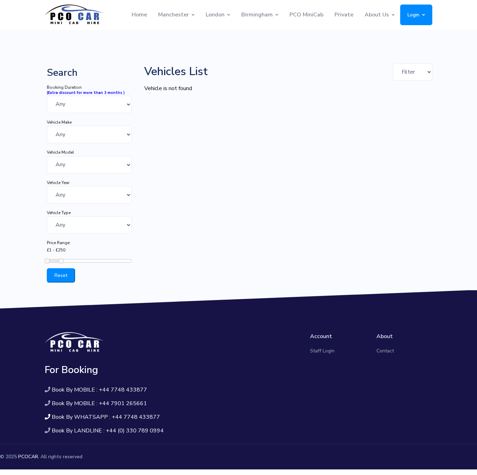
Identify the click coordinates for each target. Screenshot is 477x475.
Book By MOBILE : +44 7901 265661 (99, 403)
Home (139, 15)
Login (413, 15)
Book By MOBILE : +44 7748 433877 (99, 390)
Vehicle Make (59, 122)
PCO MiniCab (306, 15)
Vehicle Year (58, 182)
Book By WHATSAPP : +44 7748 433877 (106, 417)
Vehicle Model (60, 152)
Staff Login (322, 351)
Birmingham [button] (257, 15)
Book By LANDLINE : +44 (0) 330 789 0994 (108, 430)
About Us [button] (377, 15)
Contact (385, 351)
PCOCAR (28, 456)
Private (344, 15)
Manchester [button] (173, 15)
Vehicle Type (59, 212)
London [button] (215, 15)
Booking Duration (64, 87)
